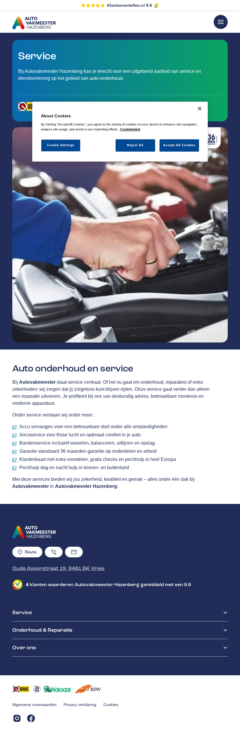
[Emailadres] (74, 552)
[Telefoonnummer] (54, 552)
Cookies (110, 704)
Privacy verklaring (80, 704)
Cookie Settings (60, 145)
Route (31, 552)
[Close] (199, 108)
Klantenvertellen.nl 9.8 (129, 5)
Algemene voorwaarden (34, 704)
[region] (120, 132)
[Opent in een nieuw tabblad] (29, 106)
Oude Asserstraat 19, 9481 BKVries (58, 568)
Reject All (135, 145)
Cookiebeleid (130, 129)
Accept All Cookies (179, 145)
